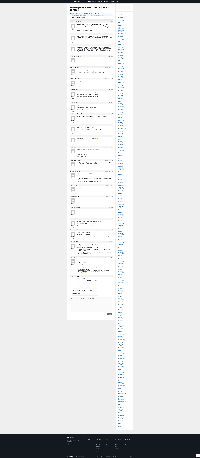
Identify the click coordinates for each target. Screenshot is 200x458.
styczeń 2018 (121, 180)
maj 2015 (120, 231)
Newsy (93, 1)
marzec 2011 (121, 310)
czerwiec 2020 (121, 134)
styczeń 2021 (121, 123)
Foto (125, 444)
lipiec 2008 (120, 361)
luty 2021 (120, 122)
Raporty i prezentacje (118, 439)
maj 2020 (120, 136)
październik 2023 (122, 71)
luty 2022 (120, 103)
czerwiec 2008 (121, 363)
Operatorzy (106, 1)
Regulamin (108, 456)
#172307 (111, 229)
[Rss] (68, 444)
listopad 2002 (121, 415)
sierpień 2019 (121, 150)
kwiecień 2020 (121, 138)
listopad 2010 (121, 317)
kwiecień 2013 (121, 271)
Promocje (88, 439)
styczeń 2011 (121, 314)
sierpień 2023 (121, 74)
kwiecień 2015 (121, 233)
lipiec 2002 (120, 420)
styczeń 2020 (121, 142)
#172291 (111, 56)
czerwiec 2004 (121, 402)
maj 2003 (120, 410)
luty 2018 (120, 179)
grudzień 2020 (121, 125)
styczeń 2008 (121, 371)
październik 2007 (122, 375)
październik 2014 (121, 242)
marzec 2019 (121, 158)
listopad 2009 (121, 336)
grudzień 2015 (121, 220)
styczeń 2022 (121, 104)
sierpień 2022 (121, 93)
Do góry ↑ (131, 456)
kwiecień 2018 (121, 176)
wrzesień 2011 (121, 301)
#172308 (111, 241)
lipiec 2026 (120, 19)
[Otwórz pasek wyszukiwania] (124, 1)
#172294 (111, 89)
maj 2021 (120, 117)
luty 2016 (120, 217)
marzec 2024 (121, 63)
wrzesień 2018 (121, 168)
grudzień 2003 (121, 407)
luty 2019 (120, 160)
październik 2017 (121, 185)
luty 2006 (120, 388)
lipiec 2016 (120, 209)
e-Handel (116, 448)
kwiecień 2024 (121, 61)
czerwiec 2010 (121, 325)
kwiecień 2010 (121, 328)
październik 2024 (122, 52)
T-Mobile (107, 442)
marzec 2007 (121, 383)
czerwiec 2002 (121, 421)
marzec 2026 (121, 25)
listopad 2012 (121, 279)
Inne (118, 1)
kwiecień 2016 (121, 214)
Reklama (104, 456)
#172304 (111, 196)
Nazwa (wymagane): (76, 287)
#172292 (111, 67)
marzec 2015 (121, 234)
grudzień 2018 (121, 163)
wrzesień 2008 (121, 358)
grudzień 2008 (121, 353)
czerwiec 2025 (121, 39)
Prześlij (109, 314)
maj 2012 (120, 288)
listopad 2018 (121, 165)
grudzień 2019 (121, 144)
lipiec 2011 (120, 304)
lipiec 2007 (120, 380)
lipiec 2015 (120, 228)
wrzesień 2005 (121, 394)
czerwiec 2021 (121, 115)
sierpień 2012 (121, 283)
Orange (107, 439)
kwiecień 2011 (121, 309)
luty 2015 (120, 236)
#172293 (111, 78)
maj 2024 (120, 60)
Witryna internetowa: (76, 293)
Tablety (97, 442)
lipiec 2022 (120, 95)
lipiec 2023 (120, 76)
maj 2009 (120, 345)
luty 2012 (120, 293)
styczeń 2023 (121, 85)
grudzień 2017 (121, 182)
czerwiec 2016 (121, 211)
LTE (106, 448)
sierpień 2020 (121, 131)
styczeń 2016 (121, 218)
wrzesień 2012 (121, 282)
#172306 (111, 218)
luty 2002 (120, 426)
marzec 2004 (121, 406)
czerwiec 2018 (121, 172)
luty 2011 (120, 312)
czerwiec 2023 (121, 77)
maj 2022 (120, 98)
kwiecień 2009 (121, 347)
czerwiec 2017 (121, 192)
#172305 (111, 207)
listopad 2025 (121, 31)
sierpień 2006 (121, 387)
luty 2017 (120, 198)
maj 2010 (120, 326)
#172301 (111, 171)
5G (106, 446)
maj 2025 (120, 41)
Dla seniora (98, 444)
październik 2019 (121, 147)
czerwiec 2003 (121, 409)
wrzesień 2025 (121, 35)
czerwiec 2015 (121, 230)
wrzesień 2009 (121, 339)
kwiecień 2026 (121, 23)
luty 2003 (120, 412)
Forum (73, 13)
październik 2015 (121, 223)
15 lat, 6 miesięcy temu (94, 15)
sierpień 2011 (121, 302)
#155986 (111, 21)
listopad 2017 (121, 184)
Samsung (81, 13)
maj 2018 (120, 174)
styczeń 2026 (121, 28)
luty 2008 (120, 369)
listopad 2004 (121, 399)
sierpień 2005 (121, 396)
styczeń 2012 (121, 295)
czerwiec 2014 (121, 249)
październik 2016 (121, 204)
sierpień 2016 (121, 207)
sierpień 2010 (121, 322)
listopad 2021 (121, 107)
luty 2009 (120, 350)
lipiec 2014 (120, 247)
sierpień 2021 (121, 112)
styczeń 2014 (121, 256)
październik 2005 (122, 393)
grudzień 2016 (121, 201)
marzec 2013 (121, 272)
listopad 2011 (121, 298)
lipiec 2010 (120, 323)
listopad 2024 (121, 50)
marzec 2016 (121, 215)
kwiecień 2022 (121, 100)
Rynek (112, 1)
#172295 (111, 102)
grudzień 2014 (121, 239)
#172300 (111, 160)
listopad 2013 (121, 260)
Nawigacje (98, 446)
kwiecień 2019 (121, 157)
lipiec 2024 (120, 57)
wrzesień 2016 (121, 206)
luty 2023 (120, 84)
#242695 (111, 257)
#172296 (111, 113)
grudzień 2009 (121, 334)
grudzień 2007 (121, 372)
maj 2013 (120, 269)
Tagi (111, 456)
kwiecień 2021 (121, 119)
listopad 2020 (121, 126)
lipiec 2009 (120, 342)
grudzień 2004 (121, 398)
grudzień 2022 (121, 87)
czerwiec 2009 (121, 344)
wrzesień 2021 (121, 111)
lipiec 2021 (120, 114)
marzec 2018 (121, 177)
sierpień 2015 (121, 226)
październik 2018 (121, 166)
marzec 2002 (121, 425)
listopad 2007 (121, 374)
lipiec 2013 (120, 266)
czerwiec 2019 (121, 153)
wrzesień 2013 (121, 263)
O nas (97, 456)
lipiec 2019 (120, 152)
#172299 (111, 147)
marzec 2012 (121, 291)
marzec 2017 (121, 196)
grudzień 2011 (121, 296)
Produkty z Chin (99, 451)
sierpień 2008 (121, 360)
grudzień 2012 (121, 277)
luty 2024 (120, 65)
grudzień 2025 (121, 30)
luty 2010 (120, 331)
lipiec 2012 (120, 285)
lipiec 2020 (120, 133)
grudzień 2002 (121, 413)
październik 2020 (122, 128)
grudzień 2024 (121, 49)
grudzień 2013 (121, 258)
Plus (106, 444)
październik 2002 (122, 417)
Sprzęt (99, 1)
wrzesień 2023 (121, 73)
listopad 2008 (121, 355)
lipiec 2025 (120, 38)
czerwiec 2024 (121, 58)
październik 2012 (121, 280)
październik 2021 (121, 109)
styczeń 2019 (121, 161)
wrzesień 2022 (121, 92)
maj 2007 (120, 382)
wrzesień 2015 (121, 225)
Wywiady (116, 444)
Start (89, 1)
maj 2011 (120, 307)
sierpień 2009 (121, 341)
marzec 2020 (121, 139)
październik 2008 (122, 356)
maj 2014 (120, 250)
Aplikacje (126, 442)
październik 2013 (121, 261)
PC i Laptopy (98, 448)
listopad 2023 (121, 69)
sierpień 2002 (121, 418)
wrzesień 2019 (121, 149)
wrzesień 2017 (121, 187)
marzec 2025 (121, 44)
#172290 (111, 45)
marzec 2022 (121, 101)
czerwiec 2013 (121, 268)
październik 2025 (122, 33)
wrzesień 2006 (121, 385)
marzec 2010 (121, 329)
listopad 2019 (121, 145)
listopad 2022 (121, 88)
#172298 (111, 136)
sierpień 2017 (121, 188)
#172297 (111, 124)
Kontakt (100, 456)
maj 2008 (120, 364)
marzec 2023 (121, 82)
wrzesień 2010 (121, 320)
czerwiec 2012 (121, 287)
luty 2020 (120, 141)
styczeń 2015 (121, 237)
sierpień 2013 (121, 264)
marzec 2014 (121, 253)
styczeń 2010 (121, 333)
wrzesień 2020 (121, 130)
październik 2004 (122, 401)
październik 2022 (122, 90)
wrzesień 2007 (121, 377)
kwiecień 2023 (121, 81)
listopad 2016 (121, 203)
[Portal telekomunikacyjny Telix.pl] (71, 437)
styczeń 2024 (121, 66)
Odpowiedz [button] (106, 45)
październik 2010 (121, 318)
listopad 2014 (121, 241)
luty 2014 (120, 255)
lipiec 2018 (120, 171)
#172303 (111, 185)
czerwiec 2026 (121, 20)
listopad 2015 (121, 222)
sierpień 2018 (121, 169)
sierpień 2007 (121, 379)
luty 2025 (120, 46)
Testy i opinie (98, 439)
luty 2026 (120, 27)
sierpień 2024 (121, 55)
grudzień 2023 (121, 68)
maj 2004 (120, 404)
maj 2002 (120, 423)
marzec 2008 (121, 367)
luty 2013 (120, 274)
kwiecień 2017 (121, 195)
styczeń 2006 (121, 390)
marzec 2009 (121, 348)
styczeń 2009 (121, 352)
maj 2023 (120, 79)
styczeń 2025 (121, 47)
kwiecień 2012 (121, 290)
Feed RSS (115, 456)
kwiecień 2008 (121, 366)
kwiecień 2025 (121, 42)
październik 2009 (122, 337)
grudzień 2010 (121, 315)
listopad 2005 (121, 391)
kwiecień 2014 (121, 252)
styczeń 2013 (121, 276)
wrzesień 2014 (121, 244)
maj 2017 (120, 193)
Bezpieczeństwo (127, 439)
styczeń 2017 (121, 199)
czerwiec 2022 (121, 96)
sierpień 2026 (121, 17)
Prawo (116, 446)
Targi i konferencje (118, 442)
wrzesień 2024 (121, 54)
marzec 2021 (121, 120)
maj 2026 (120, 22)
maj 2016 (120, 212)
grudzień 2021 (121, 106)
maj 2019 (120, 155)
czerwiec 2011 (121, 306)
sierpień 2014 (121, 245)
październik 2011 (121, 299)
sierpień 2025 (121, 36)
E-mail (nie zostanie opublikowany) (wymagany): (82, 290)
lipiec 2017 (120, 190)
